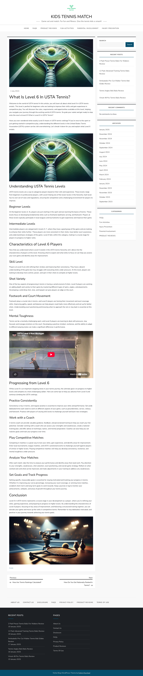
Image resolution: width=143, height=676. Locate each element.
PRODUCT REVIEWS (49, 28)
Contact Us (28, 602)
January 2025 (104, 130)
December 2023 (105, 188)
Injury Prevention (110, 28)
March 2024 (104, 174)
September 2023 (105, 201)
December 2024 (105, 134)
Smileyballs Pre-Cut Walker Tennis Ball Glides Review (114, 82)
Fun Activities (67, 28)
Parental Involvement (87, 28)
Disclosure (42, 602)
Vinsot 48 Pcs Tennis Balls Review (112, 98)
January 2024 (104, 183)
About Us (15, 602)
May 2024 (103, 166)
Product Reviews (85, 602)
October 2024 (104, 143)
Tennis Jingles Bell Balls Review (111, 91)
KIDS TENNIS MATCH (71, 16)
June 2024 (103, 161)
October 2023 (104, 197)
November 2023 (105, 192)
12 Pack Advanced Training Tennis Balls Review (114, 72)
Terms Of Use (103, 602)
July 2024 (103, 157)
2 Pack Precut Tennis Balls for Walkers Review (114, 62)
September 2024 (105, 148)
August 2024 (104, 152)
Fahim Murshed (84, 673)
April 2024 (103, 170)
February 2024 (105, 179)
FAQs (35, 28)
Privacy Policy (66, 602)
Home (26, 28)
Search (102, 41)
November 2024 (105, 139)
